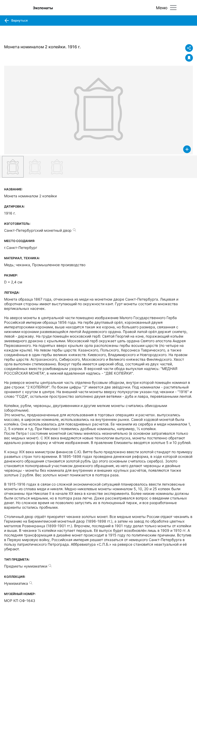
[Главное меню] (173, 8)
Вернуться (19, 20)
